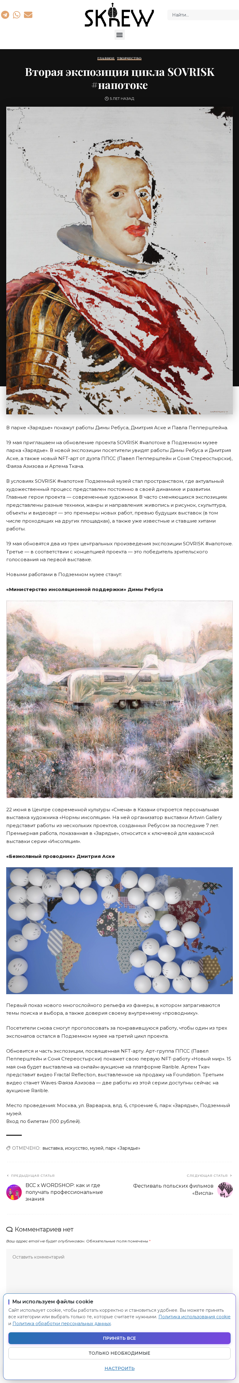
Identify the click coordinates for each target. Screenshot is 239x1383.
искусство (76, 1148)
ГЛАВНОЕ (106, 58)
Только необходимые (119, 1353)
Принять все (119, 1338)
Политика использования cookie (194, 1317)
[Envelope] (28, 15)
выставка (53, 1148)
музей (96, 1148)
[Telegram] (5, 15)
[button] (120, 35)
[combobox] (203, 15)
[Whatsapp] (16, 15)
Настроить (120, 1368)
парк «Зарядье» (122, 1148)
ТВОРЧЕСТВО (129, 58)
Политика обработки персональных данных (61, 1323)
